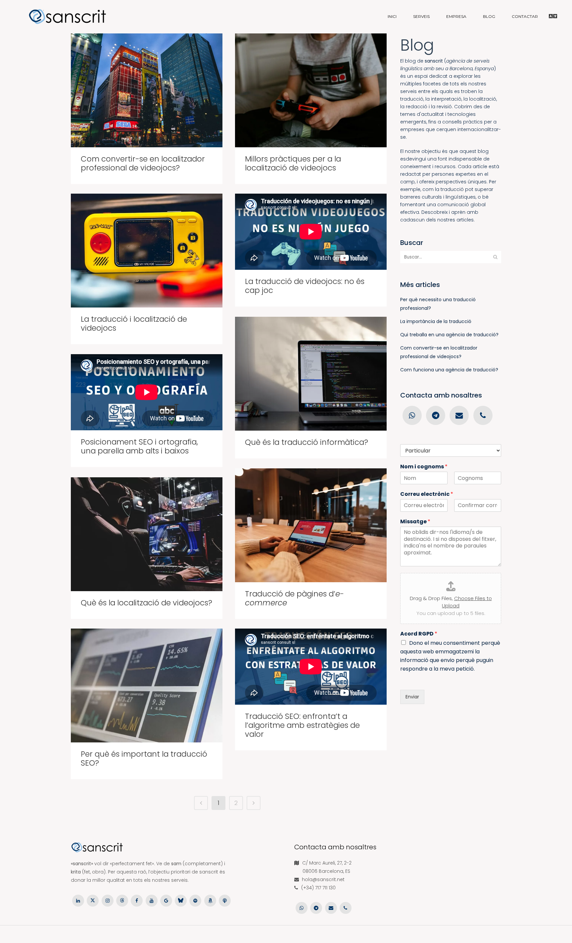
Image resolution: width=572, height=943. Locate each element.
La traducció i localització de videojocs (134, 323)
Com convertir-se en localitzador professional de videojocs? (143, 163)
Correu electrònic (426, 494)
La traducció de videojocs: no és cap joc (304, 286)
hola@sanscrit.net (323, 879)
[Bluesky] (180, 900)
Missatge (415, 521)
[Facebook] (136, 900)
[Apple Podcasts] (224, 900)
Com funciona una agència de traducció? (449, 369)
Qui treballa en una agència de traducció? (449, 334)
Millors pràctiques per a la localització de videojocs (293, 163)
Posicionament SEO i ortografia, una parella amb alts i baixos (139, 446)
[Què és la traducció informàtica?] (311, 374)
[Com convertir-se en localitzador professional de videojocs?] (146, 90)
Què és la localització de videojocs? (146, 602)
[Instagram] (107, 900)
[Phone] (483, 415)
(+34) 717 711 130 (318, 887)
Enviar (412, 696)
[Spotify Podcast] (195, 900)
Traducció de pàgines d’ (294, 598)
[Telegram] (435, 415)
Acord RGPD (418, 634)
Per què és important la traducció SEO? (144, 758)
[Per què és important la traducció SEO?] (146, 685)
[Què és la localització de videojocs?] (146, 534)
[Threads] (122, 900)
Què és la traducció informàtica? (306, 442)
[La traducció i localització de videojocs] (146, 250)
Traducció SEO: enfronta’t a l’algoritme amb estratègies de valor (302, 725)
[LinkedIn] (78, 900)
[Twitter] (92, 900)
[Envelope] (459, 415)
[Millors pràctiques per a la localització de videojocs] (311, 90)
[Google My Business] (166, 900)
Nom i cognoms (424, 466)
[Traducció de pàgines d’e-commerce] (311, 525)
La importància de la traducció (435, 321)
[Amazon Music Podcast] (210, 900)
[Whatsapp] (412, 415)
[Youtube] (151, 900)
